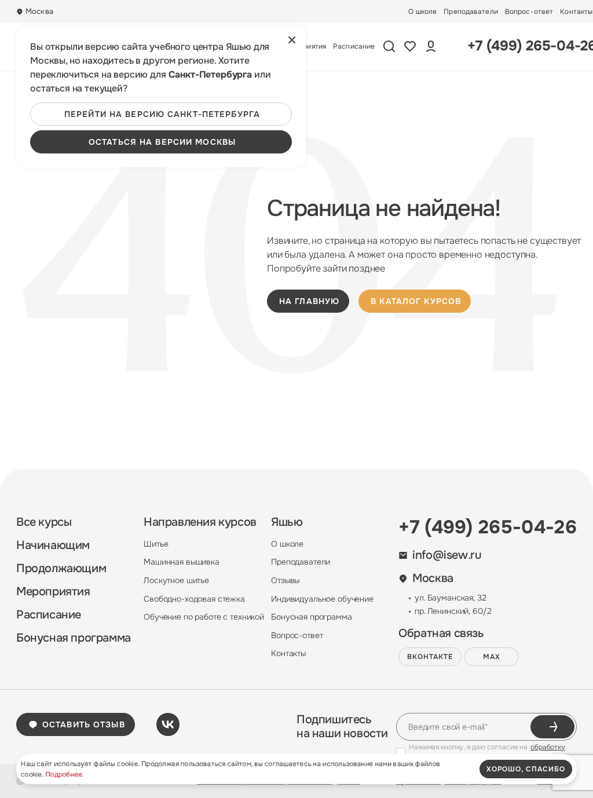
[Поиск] (389, 46)
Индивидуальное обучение (322, 599)
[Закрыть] (292, 40)
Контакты (576, 12)
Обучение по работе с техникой (204, 617)
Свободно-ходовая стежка (194, 599)
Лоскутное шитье (176, 580)
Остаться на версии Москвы (162, 142)
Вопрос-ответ (529, 12)
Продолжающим (61, 569)
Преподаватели (471, 12)
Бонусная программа (73, 638)
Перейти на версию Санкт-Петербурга (162, 114)
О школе (422, 12)
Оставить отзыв (83, 724)
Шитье (156, 544)
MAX (491, 656)
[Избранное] (410, 46)
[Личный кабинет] (431, 46)
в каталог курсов (416, 301)
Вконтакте (430, 656)
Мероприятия (53, 592)
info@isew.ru (446, 555)
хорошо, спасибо (525, 769)
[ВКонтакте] (168, 724)
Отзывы (285, 580)
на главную (309, 301)
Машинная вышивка (181, 562)
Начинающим (53, 545)
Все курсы (43, 522)
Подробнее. (64, 774)
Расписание (354, 46)
